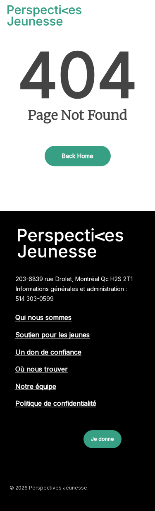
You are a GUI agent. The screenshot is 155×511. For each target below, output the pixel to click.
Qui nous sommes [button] (43, 318)
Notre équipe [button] (35, 386)
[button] (143, 15)
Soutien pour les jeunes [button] (52, 335)
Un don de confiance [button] (48, 352)
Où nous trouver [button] (41, 369)
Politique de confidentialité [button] (55, 403)
